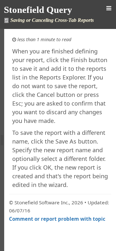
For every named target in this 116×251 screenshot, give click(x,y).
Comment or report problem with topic (57, 219)
